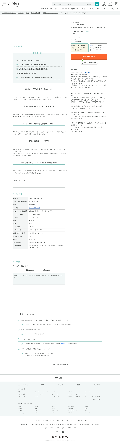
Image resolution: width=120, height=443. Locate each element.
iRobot (53, 413)
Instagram (57, 432)
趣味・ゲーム (55, 394)
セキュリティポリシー (53, 424)
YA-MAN (70, 408)
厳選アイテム (75, 9)
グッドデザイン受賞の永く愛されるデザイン (33, 69)
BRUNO (70, 413)
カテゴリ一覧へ (97, 399)
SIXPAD (20, 408)
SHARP (20, 410)
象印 (36, 410)
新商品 (84, 9)
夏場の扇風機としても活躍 (27, 73)
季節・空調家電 (35, 13)
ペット (36, 396)
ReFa (86, 406)
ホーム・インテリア (73, 394)
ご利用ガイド (96, 385)
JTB (36, 408)
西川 (86, 410)
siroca (53, 408)
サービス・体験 (55, 396)
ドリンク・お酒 (21, 394)
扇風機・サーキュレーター (50, 13)
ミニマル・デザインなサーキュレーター (32, 60)
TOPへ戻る (58, 378)
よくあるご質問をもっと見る (58, 364)
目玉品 (57, 9)
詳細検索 (88, 4)
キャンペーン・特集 (47, 9)
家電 (27, 13)
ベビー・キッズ (21, 396)
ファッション (88, 394)
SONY (36, 413)
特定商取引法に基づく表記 (69, 424)
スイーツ (87, 392)
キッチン (54, 392)
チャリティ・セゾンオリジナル (92, 396)
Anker (53, 406)
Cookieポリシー (85, 424)
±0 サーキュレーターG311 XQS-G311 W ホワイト (74, 13)
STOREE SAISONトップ (9, 13)
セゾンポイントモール (70, 427)
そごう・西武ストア (34, 208)
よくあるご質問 (82, 420)
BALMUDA (71, 406)
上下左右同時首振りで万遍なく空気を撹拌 (32, 64)
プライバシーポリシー (36, 424)
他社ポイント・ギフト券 (74, 396)
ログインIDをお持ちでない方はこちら (47, 420)
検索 (97, 4)
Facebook (63, 432)
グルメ (70, 392)
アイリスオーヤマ (72, 410)
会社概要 (97, 424)
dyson (36, 406)
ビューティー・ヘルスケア (41, 392)
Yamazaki (87, 413)
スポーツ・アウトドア (40, 394)
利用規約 (22, 424)
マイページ (114, 9)
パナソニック (21, 413)
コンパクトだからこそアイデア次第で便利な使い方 (35, 77)
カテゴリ (20, 13)
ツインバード (55, 410)
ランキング (65, 9)
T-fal (86, 408)
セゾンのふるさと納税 (53, 427)
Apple (19, 406)
